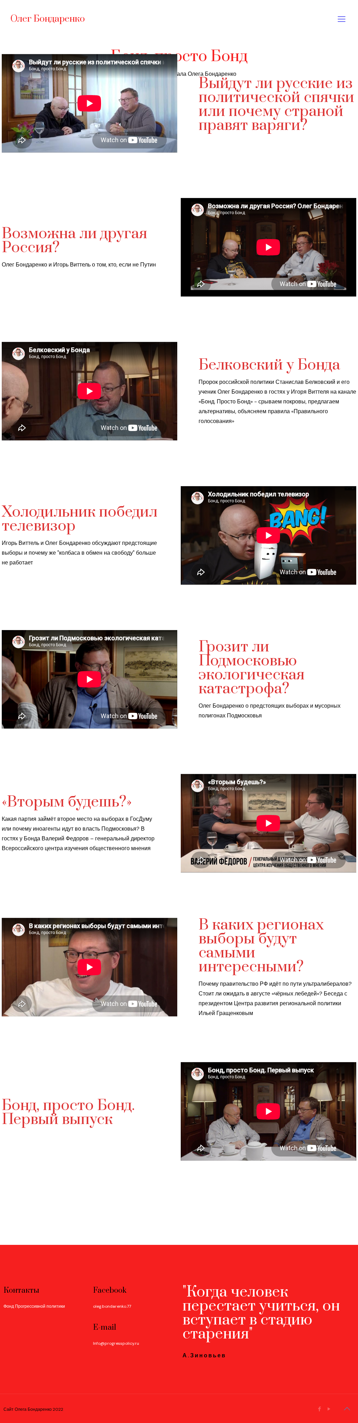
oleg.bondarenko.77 (112, 1306)
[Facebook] (319, 1409)
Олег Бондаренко (47, 19)
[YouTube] (329, 1409)
